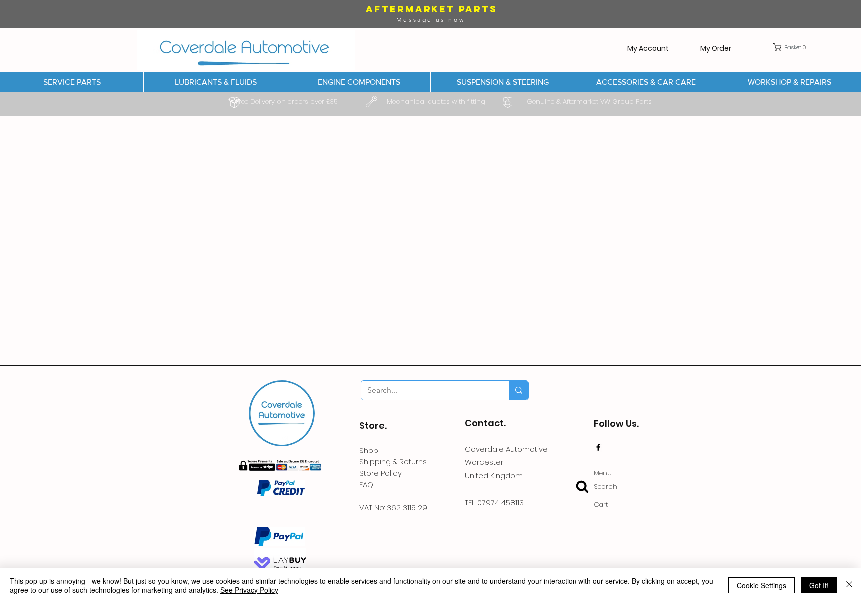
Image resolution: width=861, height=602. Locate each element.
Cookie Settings (761, 585)
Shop (368, 450)
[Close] (849, 585)
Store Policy (380, 473)
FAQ (366, 484)
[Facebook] (598, 447)
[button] (791, 47)
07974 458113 (500, 502)
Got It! (819, 585)
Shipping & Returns (393, 461)
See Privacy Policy (249, 590)
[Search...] (518, 390)
